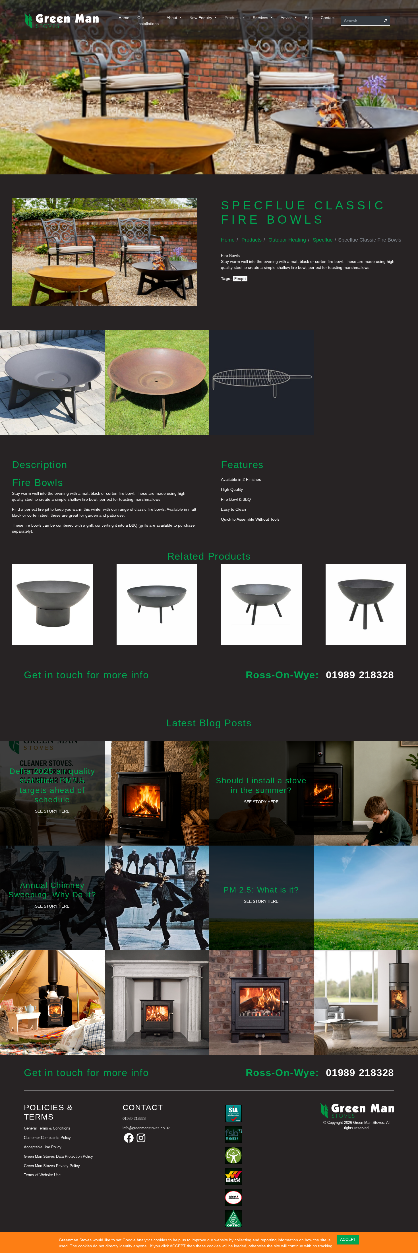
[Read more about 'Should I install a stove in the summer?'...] (313, 793)
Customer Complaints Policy (47, 1138)
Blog (309, 17)
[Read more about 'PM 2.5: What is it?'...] (313, 897)
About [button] (172, 17)
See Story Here (52, 811)
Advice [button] (287, 17)
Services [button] (261, 17)
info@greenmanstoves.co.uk (146, 1128)
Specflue (323, 240)
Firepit (240, 279)
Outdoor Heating (287, 240)
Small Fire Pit (366, 603)
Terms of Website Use (42, 1175)
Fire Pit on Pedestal (52, 603)
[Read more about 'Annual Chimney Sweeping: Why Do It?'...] (104, 897)
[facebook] (129, 1138)
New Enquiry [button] (201, 17)
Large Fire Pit (156, 603)
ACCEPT (348, 1239)
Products (251, 240)
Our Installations (148, 20)
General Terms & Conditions (47, 1128)
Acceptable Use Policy (42, 1147)
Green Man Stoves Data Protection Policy (58, 1157)
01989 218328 (360, 674)
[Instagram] (141, 1138)
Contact (328, 17)
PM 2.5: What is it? (261, 889)
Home (124, 17)
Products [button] (233, 17)
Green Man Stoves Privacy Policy (52, 1166)
